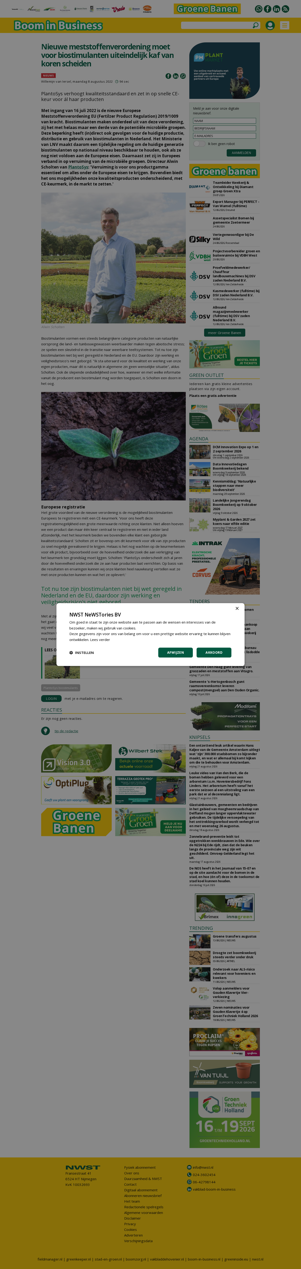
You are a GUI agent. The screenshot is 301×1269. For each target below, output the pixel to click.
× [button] (237, 608)
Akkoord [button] (214, 652)
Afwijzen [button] (175, 652)
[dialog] (150, 634)
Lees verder (100, 639)
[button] (81, 652)
